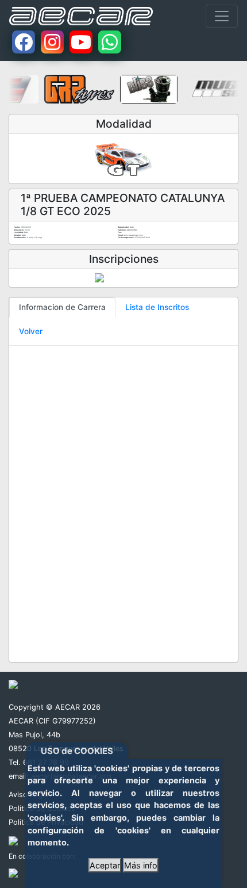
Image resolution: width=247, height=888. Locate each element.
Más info (140, 865)
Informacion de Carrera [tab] (62, 307)
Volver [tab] (31, 331)
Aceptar (105, 865)
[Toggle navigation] (222, 16)
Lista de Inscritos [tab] (157, 307)
